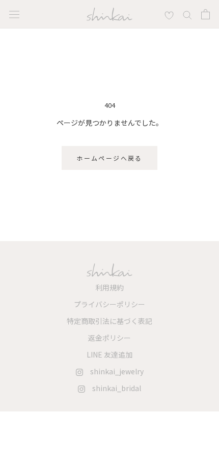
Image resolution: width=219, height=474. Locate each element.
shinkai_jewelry (113, 371)
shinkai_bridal (113, 388)
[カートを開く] (205, 14)
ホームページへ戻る (109, 158)
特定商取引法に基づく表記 (109, 321)
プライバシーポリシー (109, 304)
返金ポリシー (109, 338)
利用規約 (109, 287)
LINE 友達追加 (109, 354)
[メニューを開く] (14, 14)
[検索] (169, 14)
